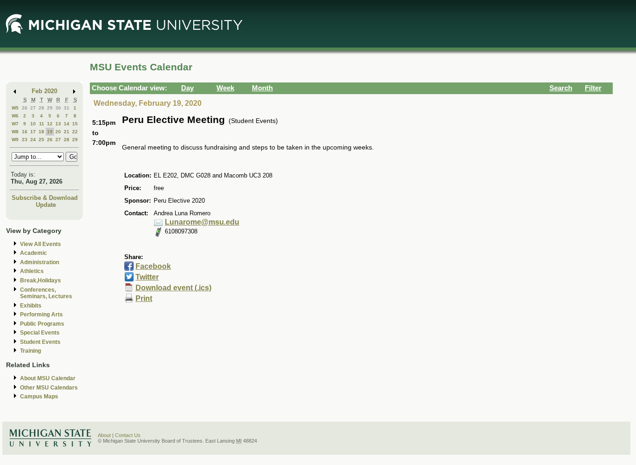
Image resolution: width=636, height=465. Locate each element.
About (104, 435)
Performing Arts (41, 314)
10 (33, 123)
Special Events (40, 332)
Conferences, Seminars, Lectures (46, 293)
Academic (33, 253)
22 (75, 131)
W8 (15, 131)
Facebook (153, 266)
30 (58, 107)
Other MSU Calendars (49, 387)
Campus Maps (39, 396)
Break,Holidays (40, 280)
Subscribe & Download (45, 197)
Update (46, 204)
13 (58, 123)
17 (33, 131)
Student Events (40, 342)
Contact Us (128, 435)
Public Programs (42, 324)
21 (66, 131)
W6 (15, 115)
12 (50, 123)
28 (41, 107)
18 (41, 131)
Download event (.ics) (173, 288)
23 (24, 139)
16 (24, 131)
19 (50, 131)
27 (33, 107)
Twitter (147, 277)
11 (41, 123)
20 (58, 131)
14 (66, 123)
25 (41, 139)
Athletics (32, 271)
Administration (39, 262)
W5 (15, 107)
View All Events (40, 244)
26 (24, 107)
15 (75, 123)
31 (66, 107)
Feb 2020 (44, 91)
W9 (15, 139)
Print (143, 298)
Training (30, 351)
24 (33, 139)
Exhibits (30, 305)
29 (50, 107)
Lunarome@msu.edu (202, 222)
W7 (15, 123)
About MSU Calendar (47, 378)
